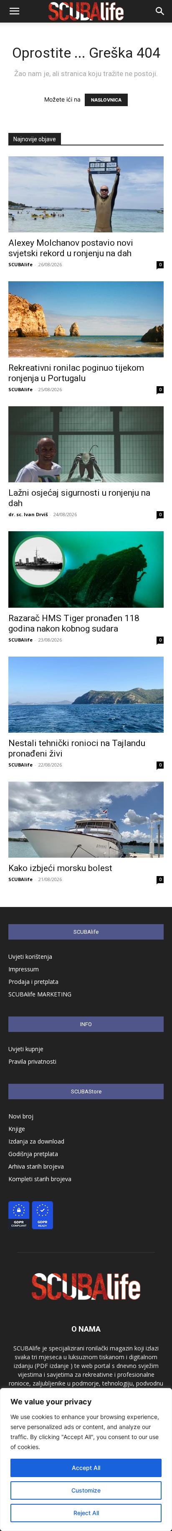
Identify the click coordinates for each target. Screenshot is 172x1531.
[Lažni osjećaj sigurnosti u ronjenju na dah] (86, 444)
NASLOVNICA (106, 100)
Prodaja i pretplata (33, 982)
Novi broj (20, 1116)
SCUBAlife (20, 264)
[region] (86, 1459)
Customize (86, 1490)
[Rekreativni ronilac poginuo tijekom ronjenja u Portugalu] (86, 319)
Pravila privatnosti (32, 1061)
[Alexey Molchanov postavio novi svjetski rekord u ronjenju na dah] (86, 194)
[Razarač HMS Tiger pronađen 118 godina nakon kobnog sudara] (86, 569)
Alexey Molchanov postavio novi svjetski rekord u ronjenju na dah (70, 248)
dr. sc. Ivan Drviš (28, 514)
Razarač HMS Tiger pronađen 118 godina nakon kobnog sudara (73, 623)
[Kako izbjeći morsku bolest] (86, 820)
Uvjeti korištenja (30, 956)
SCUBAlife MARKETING (39, 994)
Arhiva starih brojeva (36, 1166)
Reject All (86, 1512)
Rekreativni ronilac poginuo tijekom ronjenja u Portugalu (76, 373)
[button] (14, 11)
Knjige (16, 1129)
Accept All (86, 1467)
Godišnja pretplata (33, 1154)
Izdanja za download (36, 1141)
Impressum (23, 969)
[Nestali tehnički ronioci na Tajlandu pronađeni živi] (86, 695)
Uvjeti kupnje (25, 1049)
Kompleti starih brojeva (39, 1179)
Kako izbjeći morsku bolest (60, 868)
